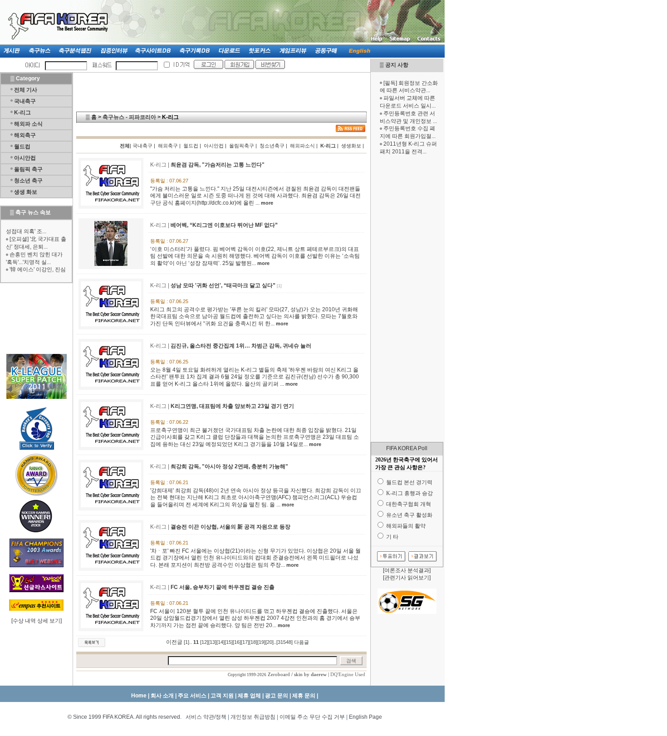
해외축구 (25, 135)
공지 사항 (396, 65)
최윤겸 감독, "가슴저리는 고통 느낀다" (218, 165)
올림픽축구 (241, 145)
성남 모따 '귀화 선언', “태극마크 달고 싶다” (223, 285)
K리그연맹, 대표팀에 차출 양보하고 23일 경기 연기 (232, 406)
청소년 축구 (28, 180)
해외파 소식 (28, 124)
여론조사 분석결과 (406, 570)
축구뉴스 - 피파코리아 (129, 117)
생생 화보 (25, 192)
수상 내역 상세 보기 (36, 621)
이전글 (174, 642)
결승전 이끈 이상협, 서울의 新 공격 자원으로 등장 (230, 527)
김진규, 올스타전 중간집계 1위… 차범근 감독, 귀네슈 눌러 (241, 346)
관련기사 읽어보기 (406, 577)
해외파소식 (302, 145)
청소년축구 (272, 145)
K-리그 (22, 112)
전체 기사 (25, 90)
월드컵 (22, 146)
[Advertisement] (407, 298)
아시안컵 (25, 158)
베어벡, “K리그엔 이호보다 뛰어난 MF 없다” (224, 225)
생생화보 (351, 145)
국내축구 (25, 101)
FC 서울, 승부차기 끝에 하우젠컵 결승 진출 (223, 587)
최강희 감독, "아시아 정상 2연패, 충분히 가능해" (229, 466)
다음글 (301, 642)
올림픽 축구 (28, 169)
